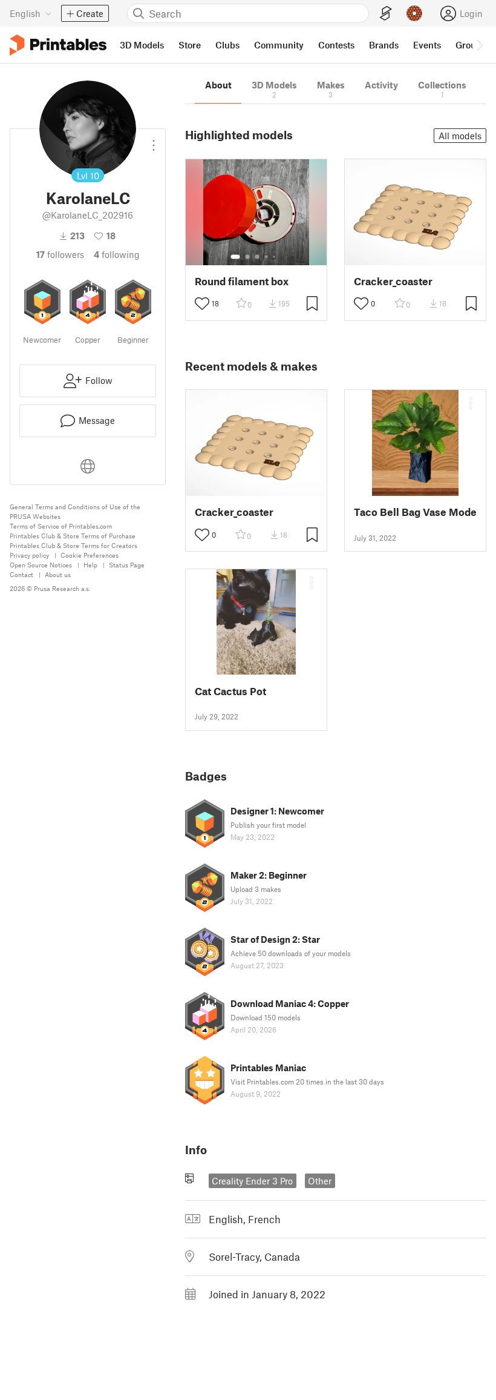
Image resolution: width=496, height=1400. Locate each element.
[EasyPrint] (386, 13)
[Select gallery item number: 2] (247, 256)
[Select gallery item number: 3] (257, 256)
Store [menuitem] (189, 44)
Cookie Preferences (89, 555)
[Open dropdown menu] (154, 140)
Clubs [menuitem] (227, 44)
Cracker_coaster (393, 281)
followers (60, 254)
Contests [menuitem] (336, 44)
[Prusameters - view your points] (414, 13)
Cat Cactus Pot (230, 691)
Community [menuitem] (279, 44)
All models (460, 135)
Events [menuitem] (427, 44)
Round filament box (242, 281)
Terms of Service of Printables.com (61, 526)
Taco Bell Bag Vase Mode (415, 512)
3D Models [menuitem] (142, 44)
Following (117, 254)
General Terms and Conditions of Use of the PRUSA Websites (75, 511)
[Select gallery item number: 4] (266, 256)
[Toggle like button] (202, 303)
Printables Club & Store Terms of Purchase (72, 536)
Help (90, 565)
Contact (21, 574)
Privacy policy (29, 555)
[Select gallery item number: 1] (235, 256)
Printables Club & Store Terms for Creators (73, 545)
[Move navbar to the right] (479, 45)
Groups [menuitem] (470, 44)
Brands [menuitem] (384, 44)
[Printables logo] (58, 45)
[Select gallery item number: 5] (275, 256)
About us (58, 574)
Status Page (127, 565)
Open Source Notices (41, 565)
